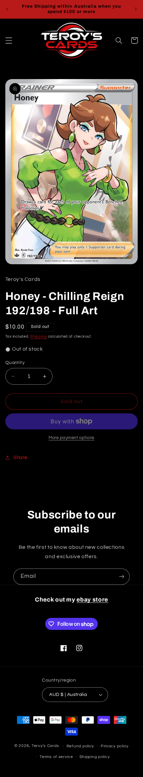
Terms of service (56, 757)
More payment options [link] (71, 438)
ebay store (92, 600)
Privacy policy (115, 746)
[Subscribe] (121, 576)
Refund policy (80, 746)
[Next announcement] (135, 9)
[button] (8, 40)
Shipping (38, 336)
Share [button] (20, 457)
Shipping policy (94, 757)
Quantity (15, 362)
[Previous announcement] (7, 9)
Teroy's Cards (45, 746)
